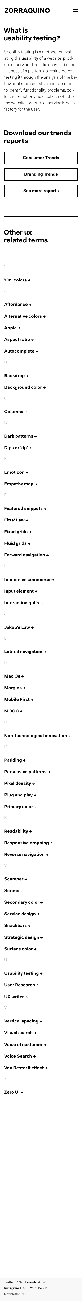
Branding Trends (41, 175)
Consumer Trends (41, 158)
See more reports (41, 191)
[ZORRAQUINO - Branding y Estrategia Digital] (27, 10)
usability (29, 58)
